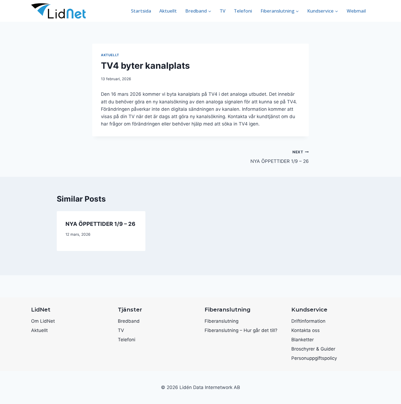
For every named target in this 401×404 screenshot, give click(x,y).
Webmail (356, 11)
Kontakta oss (305, 330)
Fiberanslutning (221, 321)
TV (222, 11)
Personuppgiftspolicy (314, 358)
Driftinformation (308, 321)
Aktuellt (168, 11)
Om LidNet (43, 321)
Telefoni (243, 11)
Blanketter (302, 339)
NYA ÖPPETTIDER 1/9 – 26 (279, 157)
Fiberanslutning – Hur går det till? (241, 330)
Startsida (141, 11)
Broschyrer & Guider (313, 349)
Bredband (129, 321)
